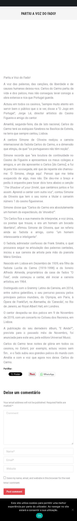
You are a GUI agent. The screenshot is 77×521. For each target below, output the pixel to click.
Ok (39, 515)
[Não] (72, 510)
